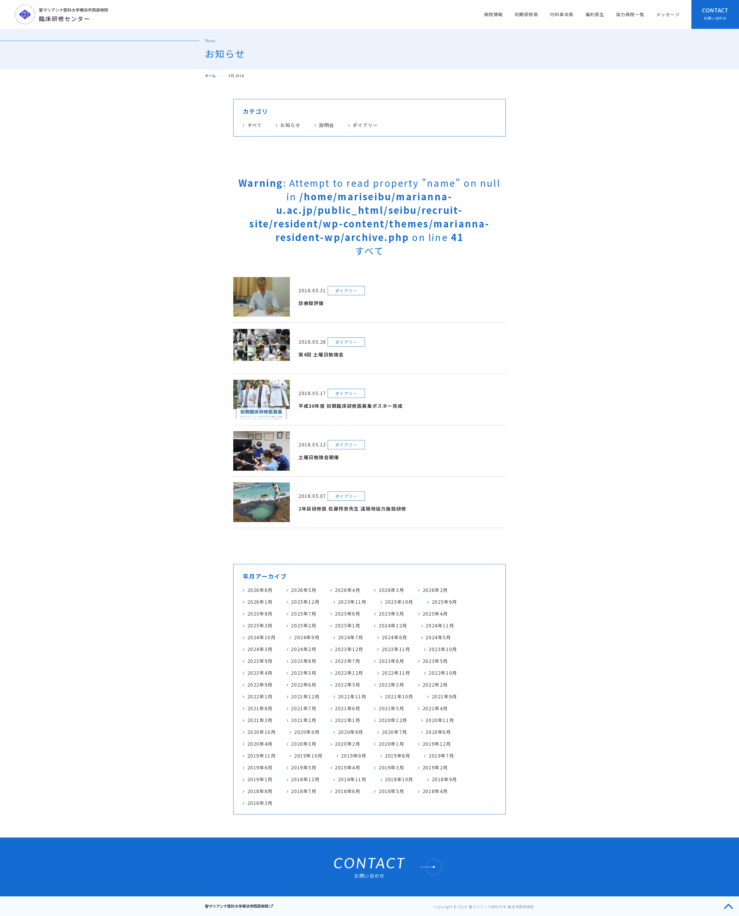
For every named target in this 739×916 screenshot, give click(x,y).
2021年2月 (303, 720)
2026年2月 (435, 589)
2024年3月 (260, 649)
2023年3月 (303, 672)
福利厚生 (594, 14)
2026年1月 (260, 601)
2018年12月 (305, 779)
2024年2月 (303, 649)
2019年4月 (347, 767)
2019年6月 (260, 767)
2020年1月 (391, 743)
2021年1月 (347, 720)
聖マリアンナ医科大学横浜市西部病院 (237, 906)
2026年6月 (260, 589)
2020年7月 (394, 731)
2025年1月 (347, 625)
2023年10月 (443, 649)
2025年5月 (391, 613)
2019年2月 (435, 767)
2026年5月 (303, 589)
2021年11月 (352, 696)
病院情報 (493, 14)
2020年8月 (350, 731)
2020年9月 (307, 731)
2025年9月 (444, 601)
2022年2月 (435, 684)
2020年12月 (393, 720)
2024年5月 (438, 637)
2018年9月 (444, 779)
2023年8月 (303, 660)
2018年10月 (399, 779)
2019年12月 (437, 743)
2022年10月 (443, 672)
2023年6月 (391, 660)
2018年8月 (260, 791)
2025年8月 (260, 613)
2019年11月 (261, 755)
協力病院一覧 (630, 14)
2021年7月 (303, 708)
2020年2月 (347, 743)
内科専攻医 (562, 14)
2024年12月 (393, 625)
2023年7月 (347, 660)
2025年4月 (435, 613)
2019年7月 (441, 755)
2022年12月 (349, 672)
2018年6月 (347, 791)
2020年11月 (440, 720)
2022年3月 (391, 684)
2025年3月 (260, 625)
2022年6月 (303, 684)
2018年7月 (303, 791)
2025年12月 (305, 601)
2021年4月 (435, 708)
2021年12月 (305, 696)
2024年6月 (394, 637)
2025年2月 (303, 625)
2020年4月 (260, 743)
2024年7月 (350, 637)
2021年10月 (399, 696)
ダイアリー (365, 124)
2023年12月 (349, 649)
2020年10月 (261, 731)
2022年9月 (260, 684)
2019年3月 (391, 767)
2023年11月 (396, 649)
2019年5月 (303, 767)
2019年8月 (397, 755)
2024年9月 (307, 637)
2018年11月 (352, 779)
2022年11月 (396, 672)
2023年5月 (435, 660)
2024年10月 (261, 637)
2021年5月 (391, 708)
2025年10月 (399, 601)
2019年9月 (353, 755)
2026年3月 (391, 589)
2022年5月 (347, 684)
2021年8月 (260, 708)
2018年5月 (391, 791)
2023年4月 (260, 672)
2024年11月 (440, 625)
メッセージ (668, 14)
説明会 (326, 124)
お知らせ (290, 124)
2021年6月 (347, 708)
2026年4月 (347, 589)
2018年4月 (435, 791)
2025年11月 (352, 601)
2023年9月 (260, 660)
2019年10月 (308, 755)
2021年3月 (260, 720)
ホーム (210, 75)
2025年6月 (347, 613)
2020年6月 (438, 731)
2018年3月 (260, 802)
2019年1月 (260, 779)
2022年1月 (260, 696)
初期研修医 (527, 14)
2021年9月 (444, 696)
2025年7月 (303, 613)
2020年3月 (303, 743)
